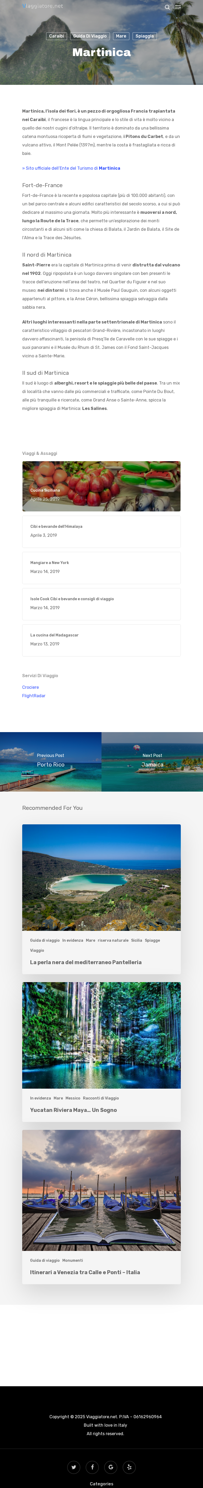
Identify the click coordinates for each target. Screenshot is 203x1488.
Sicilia (136, 940)
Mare (121, 36)
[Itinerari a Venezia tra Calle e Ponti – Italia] (101, 1207)
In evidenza (72, 940)
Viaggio (37, 950)
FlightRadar (33, 695)
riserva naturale (113, 940)
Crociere (30, 687)
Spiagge (152, 940)
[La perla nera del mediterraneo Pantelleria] (101, 899)
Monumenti (72, 1260)
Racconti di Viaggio (101, 1098)
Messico (73, 1098)
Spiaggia (145, 36)
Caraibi (56, 36)
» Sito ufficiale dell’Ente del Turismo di (71, 168)
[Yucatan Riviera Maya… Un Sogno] (101, 1052)
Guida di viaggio (90, 36)
